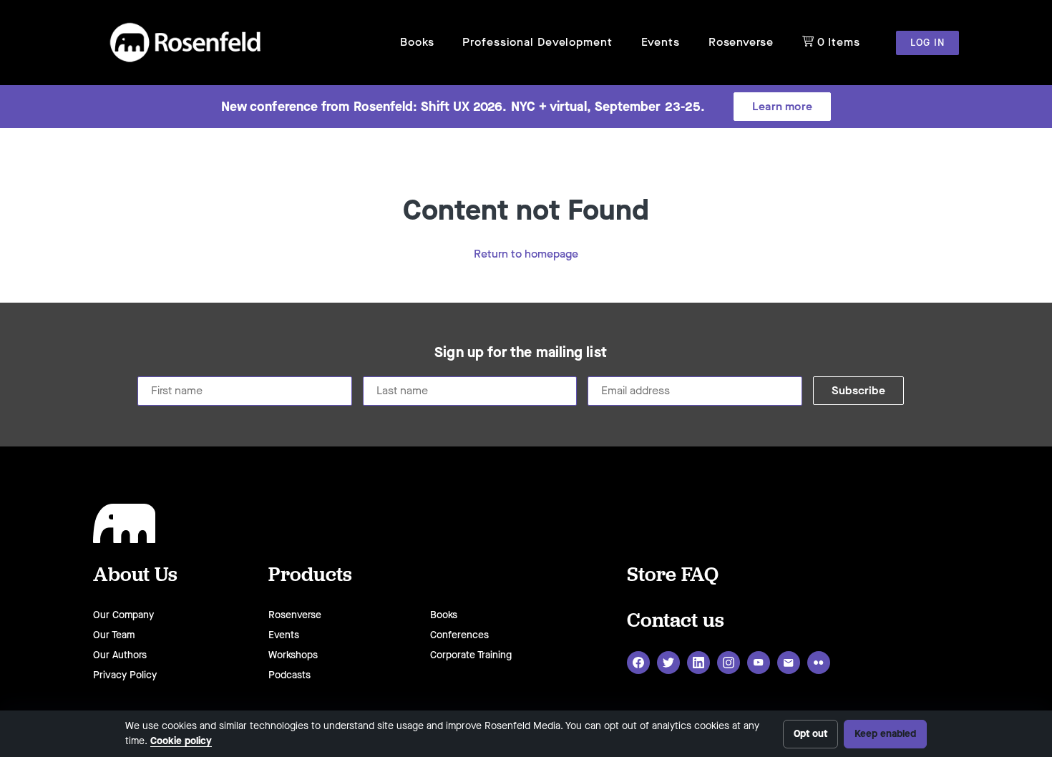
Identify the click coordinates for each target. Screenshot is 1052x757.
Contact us (675, 619)
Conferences (459, 635)
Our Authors (120, 655)
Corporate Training (471, 655)
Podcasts (289, 675)
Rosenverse (741, 41)
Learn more (782, 106)
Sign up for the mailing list (520, 352)
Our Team (114, 635)
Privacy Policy (125, 675)
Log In (927, 42)
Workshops (293, 655)
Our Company (123, 615)
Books (417, 41)
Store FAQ (673, 573)
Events (660, 41)
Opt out (810, 734)
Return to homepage (526, 253)
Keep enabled (885, 734)
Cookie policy (181, 741)
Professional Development (537, 41)
